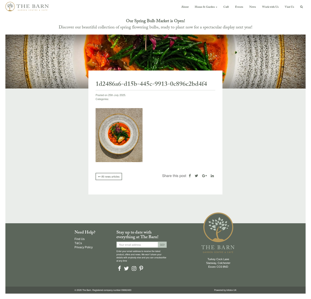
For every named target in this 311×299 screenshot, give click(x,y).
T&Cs (78, 243)
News (252, 7)
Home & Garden (205, 7)
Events (239, 7)
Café (226, 7)
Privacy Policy (84, 247)
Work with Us (270, 7)
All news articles (110, 176)
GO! (162, 244)
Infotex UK (231, 290)
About (185, 7)
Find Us (80, 239)
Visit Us (289, 7)
